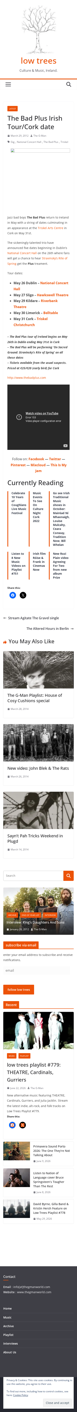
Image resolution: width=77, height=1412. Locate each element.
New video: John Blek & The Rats (38, 768)
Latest (12, 108)
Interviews (10, 1343)
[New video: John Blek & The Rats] (38, 727)
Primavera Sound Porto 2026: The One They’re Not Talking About (51, 1150)
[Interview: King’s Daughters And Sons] (38, 890)
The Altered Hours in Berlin (47, 628)
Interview (50, 915)
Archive (12, 915)
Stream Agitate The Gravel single (33, 618)
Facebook (36, 459)
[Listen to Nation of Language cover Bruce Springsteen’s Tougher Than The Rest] (16, 1182)
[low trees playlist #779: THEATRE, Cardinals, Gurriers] (38, 1030)
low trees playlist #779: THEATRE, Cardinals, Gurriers (34, 1072)
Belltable (50, 313)
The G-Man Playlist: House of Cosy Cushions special (34, 697)
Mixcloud (38, 465)
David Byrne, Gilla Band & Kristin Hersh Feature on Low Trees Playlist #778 (51, 1208)
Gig (13, 142)
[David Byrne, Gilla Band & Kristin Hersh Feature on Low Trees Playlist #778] (16, 1211)
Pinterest (18, 465)
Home (7, 1308)
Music (12, 1055)
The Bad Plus (51, 142)
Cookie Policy (20, 1395)
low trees (38, 60)
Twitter (55, 459)
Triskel (64, 142)
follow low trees (19, 990)
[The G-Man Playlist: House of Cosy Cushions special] (38, 654)
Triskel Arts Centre (50, 228)
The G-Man (39, 135)
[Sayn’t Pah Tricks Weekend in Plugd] (38, 794)
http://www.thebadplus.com (26, 378)
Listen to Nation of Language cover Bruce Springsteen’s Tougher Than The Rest (48, 1179)
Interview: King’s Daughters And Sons (35, 922)
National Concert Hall (29, 142)
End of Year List (30, 915)
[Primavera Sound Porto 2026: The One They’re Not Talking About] (16, 1154)
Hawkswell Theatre (52, 295)
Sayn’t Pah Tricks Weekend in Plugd (35, 838)
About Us (9, 1352)
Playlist (24, 1055)
